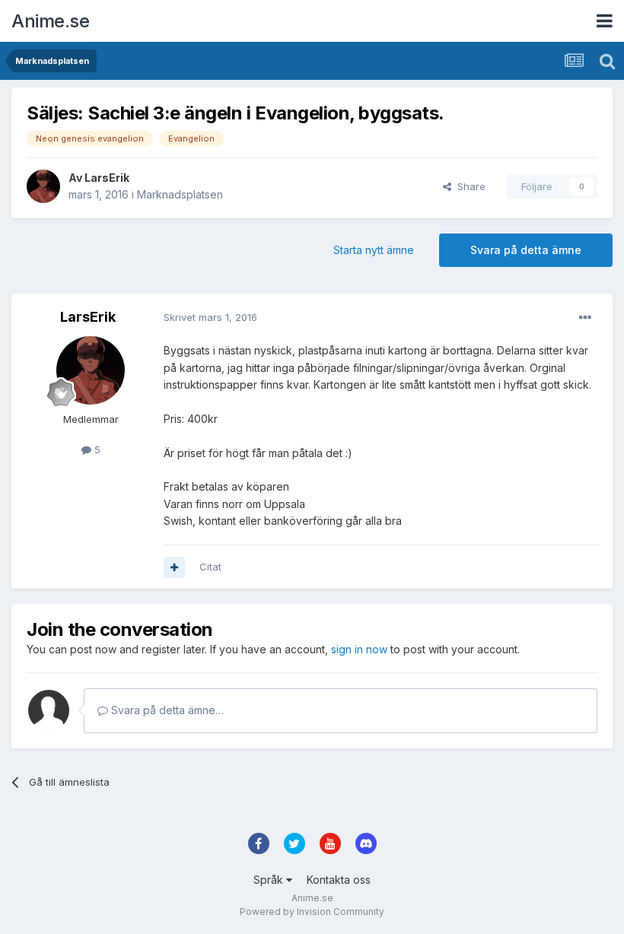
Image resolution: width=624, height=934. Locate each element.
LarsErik (106, 177)
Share (468, 186)
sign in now (359, 649)
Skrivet (210, 317)
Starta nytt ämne (373, 249)
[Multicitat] (174, 567)
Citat (210, 567)
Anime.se (50, 21)
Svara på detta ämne (525, 249)
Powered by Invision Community (312, 911)
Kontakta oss (339, 879)
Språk (269, 879)
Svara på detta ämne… (166, 710)
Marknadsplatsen (180, 194)
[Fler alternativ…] (585, 318)
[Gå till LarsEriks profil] (43, 186)
